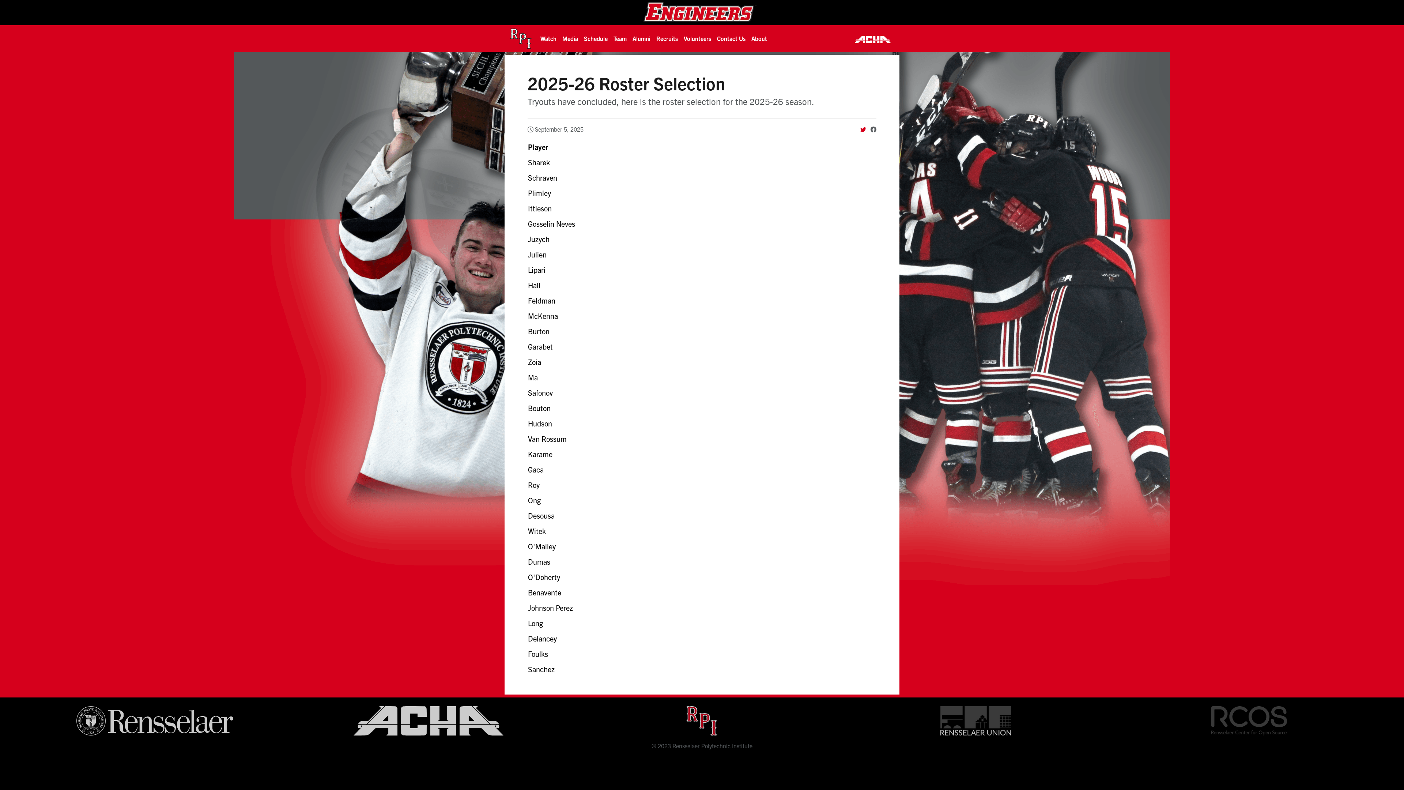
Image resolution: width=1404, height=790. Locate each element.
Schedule (596, 38)
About (759, 38)
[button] (548, 38)
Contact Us (731, 38)
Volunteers (697, 38)
